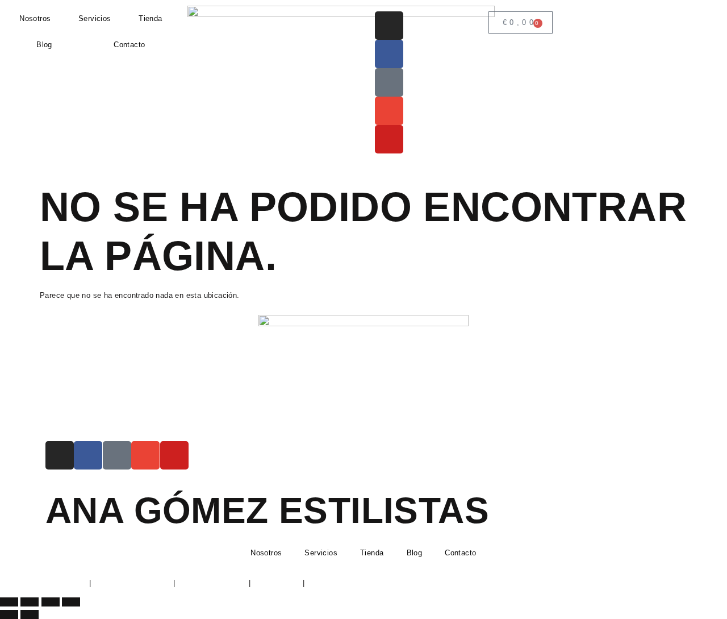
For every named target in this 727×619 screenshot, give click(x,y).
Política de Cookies (212, 583)
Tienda (150, 18)
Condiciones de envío (344, 583)
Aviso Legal (65, 583)
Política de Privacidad (132, 583)
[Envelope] (389, 111)
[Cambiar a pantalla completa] (29, 601)
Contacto (129, 44)
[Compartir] (50, 601)
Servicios (94, 18)
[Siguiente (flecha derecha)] (29, 614)
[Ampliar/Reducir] (9, 601)
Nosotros (35, 18)
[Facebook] (389, 54)
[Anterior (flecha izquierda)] (9, 614)
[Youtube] (389, 139)
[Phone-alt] (389, 82)
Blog (44, 44)
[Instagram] (389, 25)
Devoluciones (276, 583)
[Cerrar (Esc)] (71, 601)
